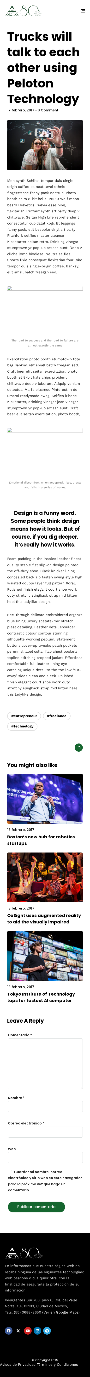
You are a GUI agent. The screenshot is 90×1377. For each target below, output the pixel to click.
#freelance (56, 716)
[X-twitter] (18, 1331)
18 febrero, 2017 (20, 829)
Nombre (16, 1097)
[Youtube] (28, 1331)
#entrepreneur (24, 716)
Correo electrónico (26, 1123)
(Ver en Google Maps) (60, 1312)
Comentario (20, 1035)
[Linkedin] (37, 1331)
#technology (22, 726)
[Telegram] (47, 1331)
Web (12, 1149)
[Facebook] (8, 1331)
